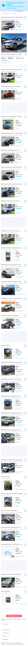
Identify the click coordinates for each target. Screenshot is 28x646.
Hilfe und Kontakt (4, 642)
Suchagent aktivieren (15, 616)
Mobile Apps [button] (5, 639)
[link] (4, 608)
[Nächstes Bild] (25, 42)
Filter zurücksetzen (18, 11)
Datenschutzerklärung (17, 642)
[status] (14, 5)
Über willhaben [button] (6, 629)
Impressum (3, 644)
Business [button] (5, 636)
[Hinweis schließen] (26, 1)
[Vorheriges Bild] (2, 42)
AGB (10, 642)
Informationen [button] (6, 633)
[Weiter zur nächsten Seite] (23, 608)
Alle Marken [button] (5, 624)
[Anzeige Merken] (25, 17)
